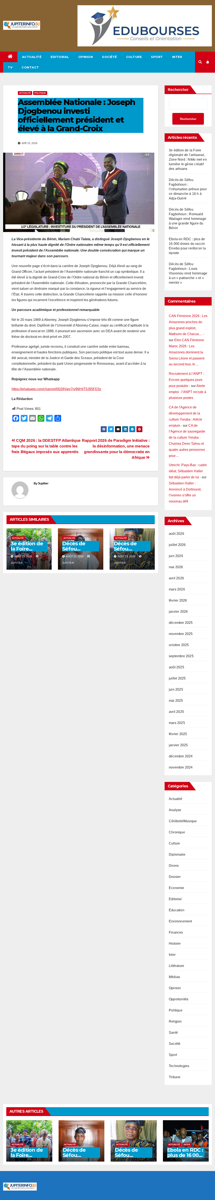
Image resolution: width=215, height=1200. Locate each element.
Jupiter (43, 483)
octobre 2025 (179, 645)
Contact (30, 67)
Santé (173, 1032)
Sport (157, 57)
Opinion (85, 57)
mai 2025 (176, 700)
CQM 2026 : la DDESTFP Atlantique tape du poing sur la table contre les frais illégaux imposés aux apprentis (46, 446)
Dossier (175, 877)
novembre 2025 (181, 634)
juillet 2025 (177, 678)
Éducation (176, 910)
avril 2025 (176, 711)
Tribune (174, 1077)
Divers (174, 865)
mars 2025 (177, 723)
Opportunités (178, 999)
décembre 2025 (181, 622)
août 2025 (176, 667)
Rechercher (178, 90)
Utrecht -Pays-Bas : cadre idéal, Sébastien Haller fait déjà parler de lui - (188, 471)
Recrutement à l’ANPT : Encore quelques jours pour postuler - (186, 380)
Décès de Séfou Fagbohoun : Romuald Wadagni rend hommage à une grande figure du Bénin (187, 219)
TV (10, 67)
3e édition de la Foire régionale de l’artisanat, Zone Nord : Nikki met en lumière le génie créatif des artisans (188, 159)
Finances (176, 932)
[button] (200, 62)
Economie (176, 888)
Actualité (32, 57)
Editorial (60, 57)
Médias (174, 977)
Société (109, 57)
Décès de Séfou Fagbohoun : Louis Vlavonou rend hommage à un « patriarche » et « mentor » (188, 273)
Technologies (179, 1066)
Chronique (177, 832)
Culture (134, 57)
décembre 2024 (181, 756)
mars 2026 (177, 589)
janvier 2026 (178, 611)
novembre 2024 (181, 767)
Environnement (180, 921)
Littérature (176, 966)
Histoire (175, 943)
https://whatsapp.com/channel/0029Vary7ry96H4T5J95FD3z (56, 389)
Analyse (175, 810)
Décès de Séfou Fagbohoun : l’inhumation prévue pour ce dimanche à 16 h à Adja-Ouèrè (188, 189)
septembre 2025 (181, 656)
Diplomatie (177, 854)
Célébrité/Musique (183, 821)
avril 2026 (176, 578)
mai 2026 (176, 567)
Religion (175, 1021)
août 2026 (176, 533)
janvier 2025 (178, 745)
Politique (40, 93)
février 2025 (178, 734)
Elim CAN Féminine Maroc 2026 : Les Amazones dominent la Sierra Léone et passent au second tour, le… (186, 352)
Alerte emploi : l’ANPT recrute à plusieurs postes (187, 392)
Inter (177, 57)
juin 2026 (176, 556)
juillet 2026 (177, 545)
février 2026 (178, 600)
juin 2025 (176, 689)
